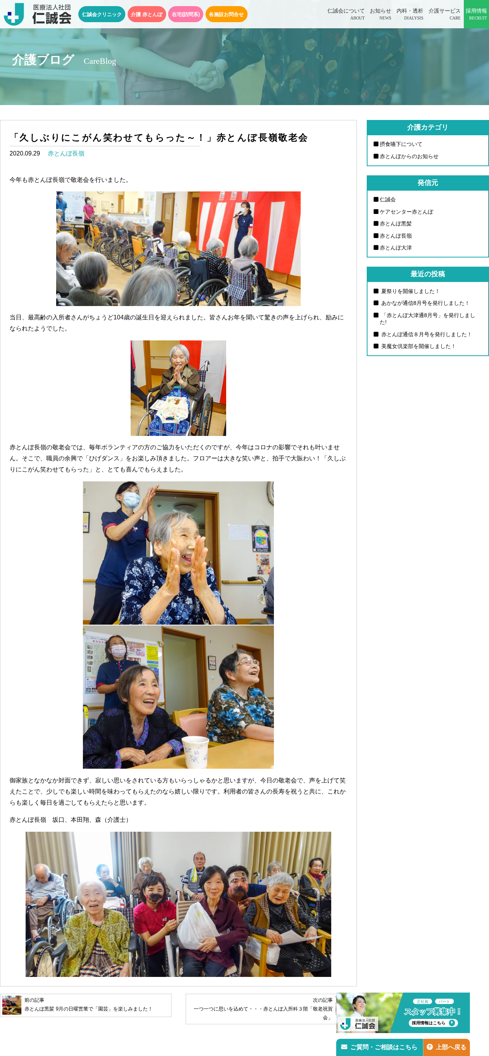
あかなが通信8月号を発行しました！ (425, 303)
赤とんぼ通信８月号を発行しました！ (426, 334)
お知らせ (380, 14)
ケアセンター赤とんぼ (406, 212)
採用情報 (476, 14)
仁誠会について (346, 14)
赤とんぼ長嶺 (66, 153)
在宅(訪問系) (186, 14)
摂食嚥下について (401, 144)
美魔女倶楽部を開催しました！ (418, 346)
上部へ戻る (451, 1047)
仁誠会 (388, 199)
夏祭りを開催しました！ (410, 291)
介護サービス (445, 14)
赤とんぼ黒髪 (396, 223)
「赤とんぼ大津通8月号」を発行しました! (427, 319)
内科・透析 (410, 14)
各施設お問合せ (226, 14)
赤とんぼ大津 (396, 248)
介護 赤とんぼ (146, 14)
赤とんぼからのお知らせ (409, 156)
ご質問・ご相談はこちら (384, 1047)
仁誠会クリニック (102, 14)
